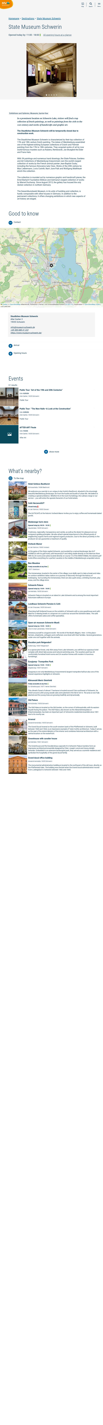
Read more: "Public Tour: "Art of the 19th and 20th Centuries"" (47, 397)
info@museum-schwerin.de (23, 327)
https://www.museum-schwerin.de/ (26, 333)
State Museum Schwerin (49, 18)
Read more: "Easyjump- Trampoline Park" (56, 668)
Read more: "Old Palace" (56, 707)
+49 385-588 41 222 (19, 330)
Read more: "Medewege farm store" (56, 530)
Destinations (28, 18)
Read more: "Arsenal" (56, 726)
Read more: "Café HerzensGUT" (56, 510)
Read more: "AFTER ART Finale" (47, 434)
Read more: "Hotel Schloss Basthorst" (56, 490)
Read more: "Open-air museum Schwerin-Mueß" (56, 630)
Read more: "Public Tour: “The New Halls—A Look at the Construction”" (47, 415)
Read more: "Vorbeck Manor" (56, 550)
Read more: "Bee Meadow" (56, 571)
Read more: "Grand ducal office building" (56, 764)
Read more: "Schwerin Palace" (56, 592)
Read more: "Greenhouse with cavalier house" (56, 745)
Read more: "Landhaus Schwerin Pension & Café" (56, 610)
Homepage (14, 18)
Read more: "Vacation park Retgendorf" (56, 649)
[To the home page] (7, 5)
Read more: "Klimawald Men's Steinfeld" (56, 687)
